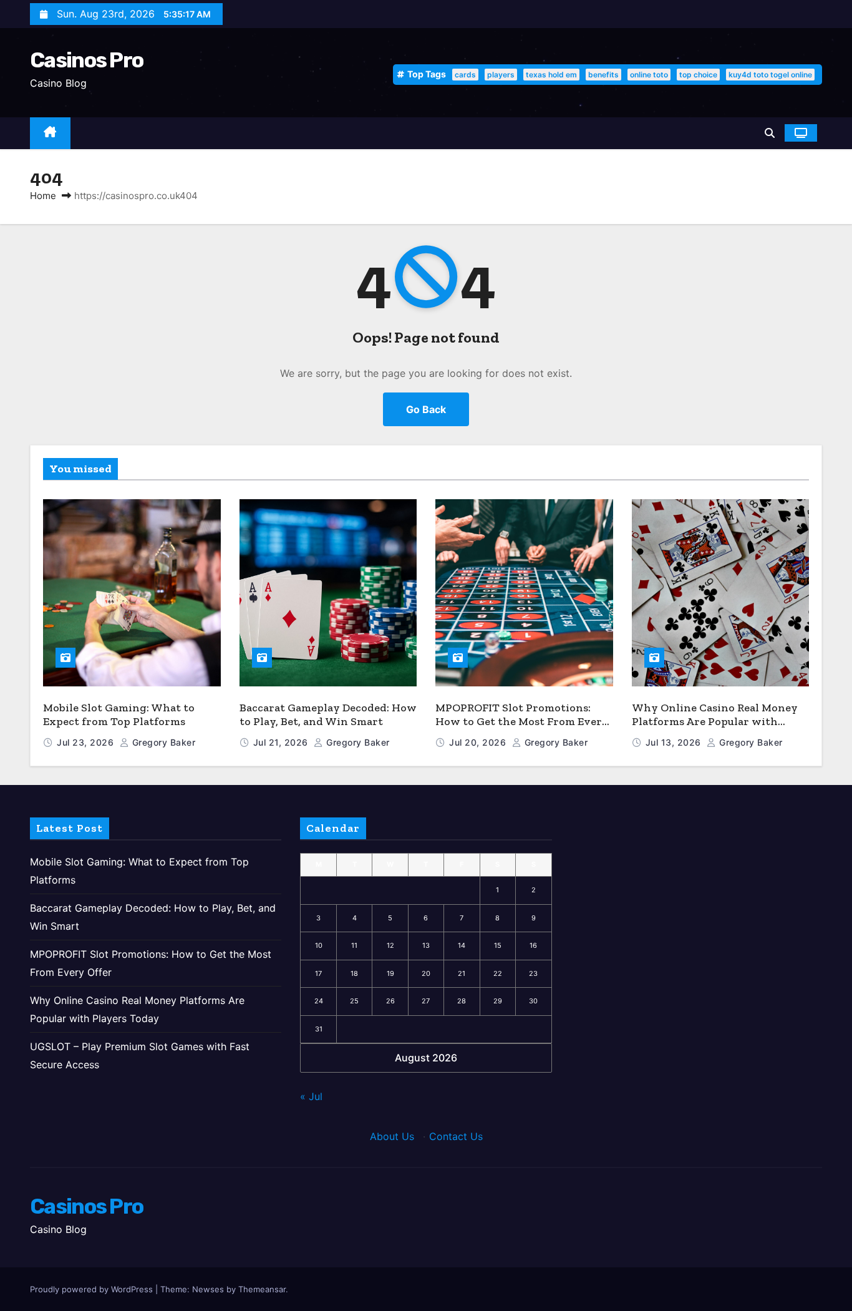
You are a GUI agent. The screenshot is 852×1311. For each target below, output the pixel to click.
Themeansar (262, 1289)
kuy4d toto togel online (770, 74)
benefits (603, 74)
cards (465, 74)
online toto (649, 74)
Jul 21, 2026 (282, 742)
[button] (770, 133)
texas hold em (551, 74)
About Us (392, 1136)
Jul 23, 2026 (87, 742)
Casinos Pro (86, 60)
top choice (698, 74)
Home (43, 196)
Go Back (426, 409)
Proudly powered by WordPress (92, 1289)
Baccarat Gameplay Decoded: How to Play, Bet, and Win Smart (328, 715)
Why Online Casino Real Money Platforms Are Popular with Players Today (715, 722)
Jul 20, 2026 (479, 742)
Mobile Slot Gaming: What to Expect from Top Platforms (119, 715)
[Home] (50, 133)
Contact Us (456, 1136)
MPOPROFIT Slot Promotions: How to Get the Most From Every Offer (522, 722)
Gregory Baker (162, 742)
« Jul (311, 1096)
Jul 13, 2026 (675, 742)
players (501, 74)
